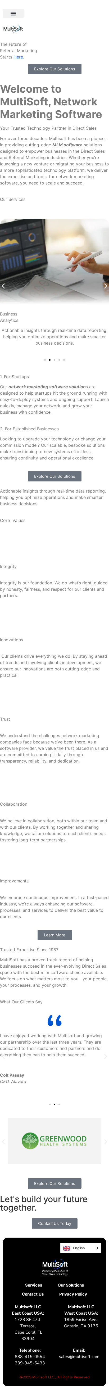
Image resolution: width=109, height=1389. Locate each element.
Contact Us (33, 1294)
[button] (13, 13)
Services (33, 1285)
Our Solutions (71, 1285)
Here (18, 57)
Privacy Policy (73, 1294)
